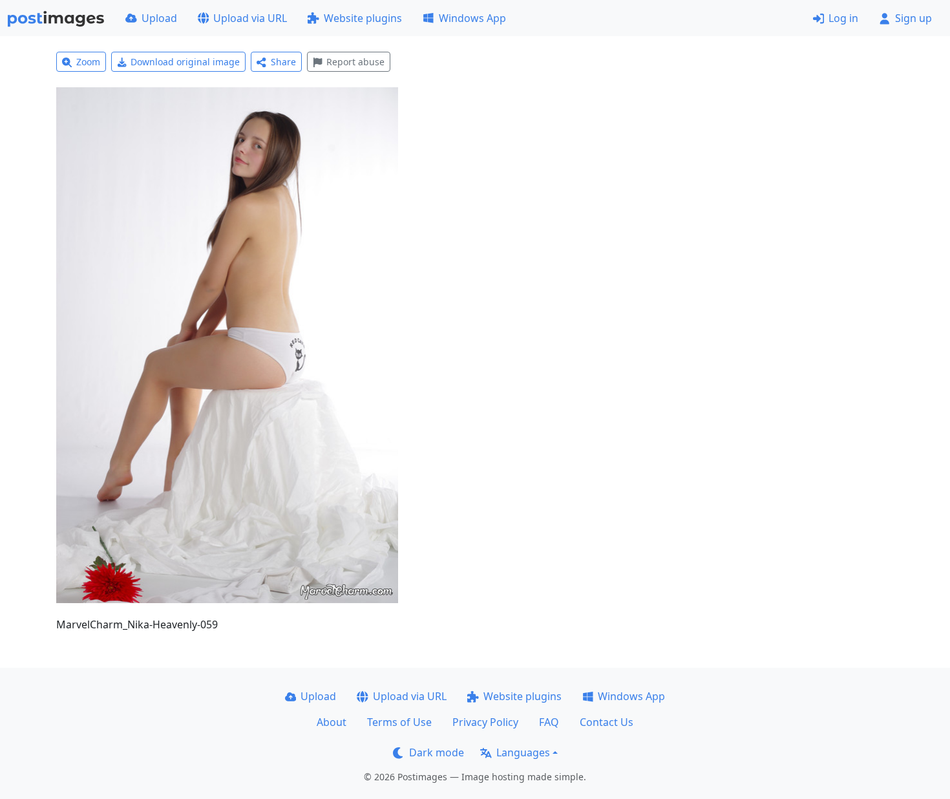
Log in (843, 18)
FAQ (549, 722)
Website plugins (363, 18)
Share (283, 62)
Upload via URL (250, 18)
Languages (523, 752)
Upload (159, 18)
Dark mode (436, 752)
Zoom (88, 62)
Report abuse (355, 62)
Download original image (185, 62)
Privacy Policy (485, 722)
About (331, 722)
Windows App (472, 18)
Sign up (913, 18)
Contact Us (606, 722)
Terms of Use (399, 722)
